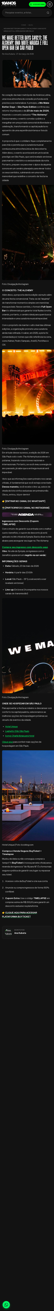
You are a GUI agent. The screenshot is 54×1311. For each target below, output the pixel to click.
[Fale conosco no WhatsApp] (6, 1304)
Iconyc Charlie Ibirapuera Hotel (19, 736)
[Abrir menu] (49, 4)
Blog (31, 25)
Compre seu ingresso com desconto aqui (25, 547)
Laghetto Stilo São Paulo (17, 731)
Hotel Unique (11, 726)
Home (23, 25)
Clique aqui (7, 742)
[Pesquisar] (48, 12)
